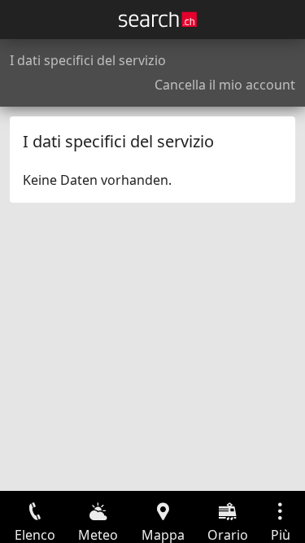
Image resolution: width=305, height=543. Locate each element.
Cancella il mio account (225, 85)
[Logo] (158, 19)
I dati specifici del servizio (88, 60)
